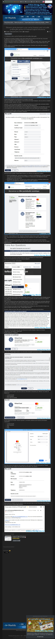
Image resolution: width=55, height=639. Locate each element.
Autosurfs (33, 1)
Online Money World (8, 22)
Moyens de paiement (19, 22)
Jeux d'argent (17, 1)
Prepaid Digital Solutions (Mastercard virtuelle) (34, 22)
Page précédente (8, 33)
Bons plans (28, 1)
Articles (22, 1)
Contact (38, 1)
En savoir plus (40, 636)
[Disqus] (27, 571)
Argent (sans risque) (9, 1)
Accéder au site (16, 540)
